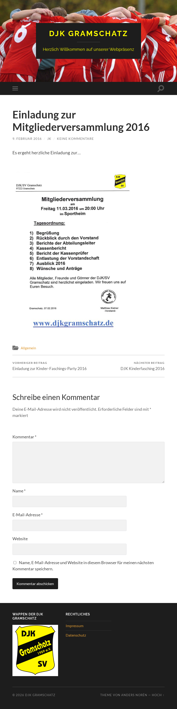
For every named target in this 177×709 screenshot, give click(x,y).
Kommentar (24, 436)
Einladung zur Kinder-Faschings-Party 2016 (49, 366)
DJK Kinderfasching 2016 (143, 366)
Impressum (74, 625)
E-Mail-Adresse (27, 514)
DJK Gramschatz (88, 33)
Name (19, 490)
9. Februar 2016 (27, 139)
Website (20, 538)
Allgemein (28, 348)
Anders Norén (134, 695)
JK (49, 139)
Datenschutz (76, 635)
